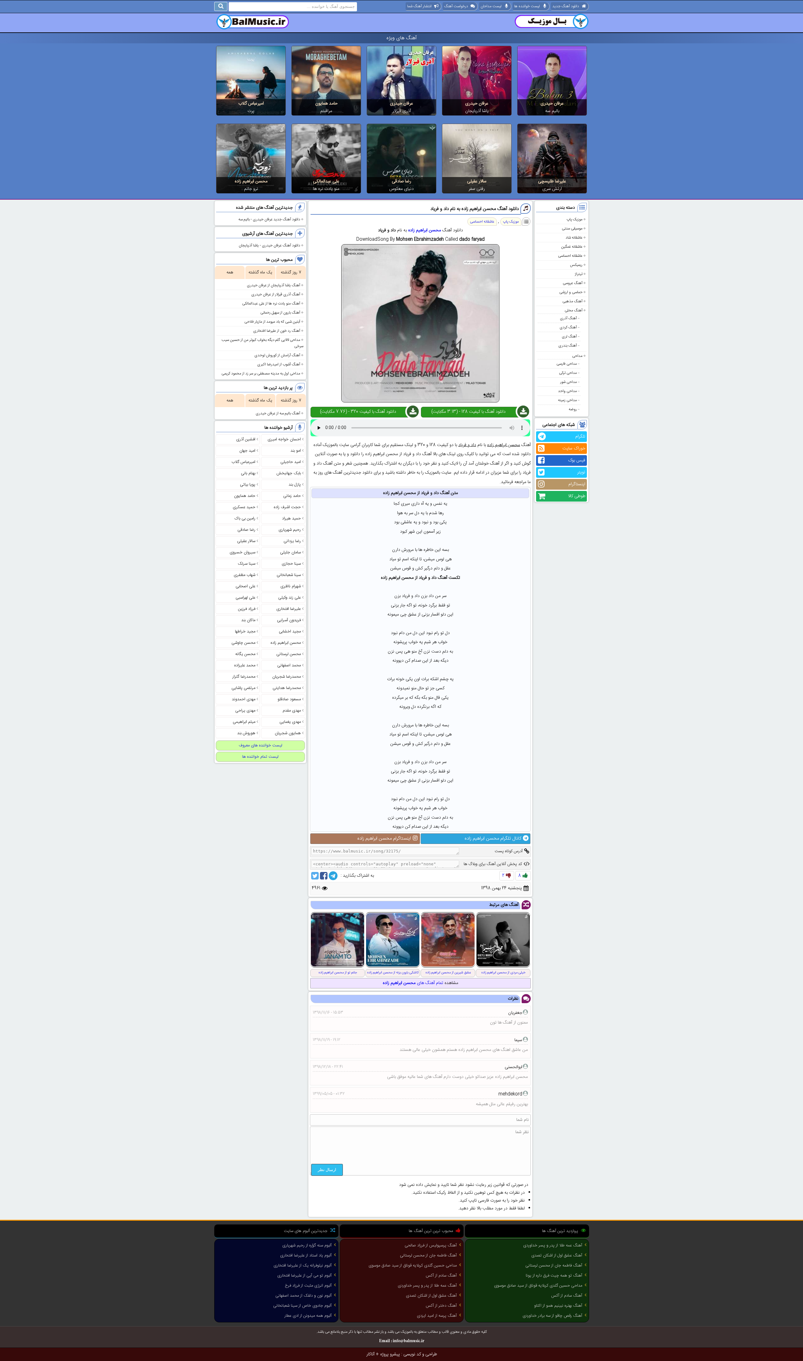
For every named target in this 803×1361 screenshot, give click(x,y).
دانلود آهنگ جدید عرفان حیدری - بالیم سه (269, 219)
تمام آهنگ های (413, 983)
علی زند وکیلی (289, 597)
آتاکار (370, 1354)
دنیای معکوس (401, 189)
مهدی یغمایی (290, 721)
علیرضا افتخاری (288, 608)
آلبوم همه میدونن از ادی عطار (308, 1315)
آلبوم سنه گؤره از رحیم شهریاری (307, 1245)
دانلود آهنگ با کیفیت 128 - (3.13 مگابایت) (468, 412)
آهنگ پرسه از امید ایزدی (437, 1315)
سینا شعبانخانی (289, 575)
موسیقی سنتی (572, 228)
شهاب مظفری (244, 575)
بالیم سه (552, 111)
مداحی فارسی (566, 364)
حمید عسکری (244, 507)
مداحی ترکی (568, 373)
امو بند (295, 450)
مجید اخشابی (290, 631)
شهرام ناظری (290, 586)
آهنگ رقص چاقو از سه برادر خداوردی (552, 1315)
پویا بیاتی (247, 484)
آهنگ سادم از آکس (566, 1295)
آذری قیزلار (401, 111)
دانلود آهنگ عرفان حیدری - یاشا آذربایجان (269, 245)
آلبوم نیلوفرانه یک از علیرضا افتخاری (303, 1265)
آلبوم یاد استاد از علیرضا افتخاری (306, 1255)
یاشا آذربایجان (477, 111)
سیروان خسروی (242, 552)
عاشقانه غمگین (571, 247)
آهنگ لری (569, 336)
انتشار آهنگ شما (419, 6)
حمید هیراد (291, 518)
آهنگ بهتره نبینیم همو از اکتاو (558, 1305)
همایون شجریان (288, 733)
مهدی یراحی (245, 710)
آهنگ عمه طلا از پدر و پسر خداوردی (552, 1245)
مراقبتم (326, 111)
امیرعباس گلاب (251, 103)
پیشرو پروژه (390, 1354)
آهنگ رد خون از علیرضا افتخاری (276, 331)
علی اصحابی (245, 586)
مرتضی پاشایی (243, 688)
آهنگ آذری (568, 318)
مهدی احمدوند (243, 699)
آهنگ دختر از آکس (441, 1305)
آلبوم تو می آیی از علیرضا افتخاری (304, 1275)
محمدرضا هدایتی (287, 688)
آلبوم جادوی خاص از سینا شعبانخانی (302, 1305)
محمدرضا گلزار (243, 676)
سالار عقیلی (477, 181)
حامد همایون (326, 103)
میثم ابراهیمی (244, 721)
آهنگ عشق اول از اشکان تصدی (556, 1255)
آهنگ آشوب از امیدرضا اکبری (278, 364)
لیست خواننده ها (527, 6)
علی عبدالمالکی (326, 181)
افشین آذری (245, 439)
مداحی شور (568, 382)
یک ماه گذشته (260, 272)
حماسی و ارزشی (570, 292)
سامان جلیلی (290, 552)
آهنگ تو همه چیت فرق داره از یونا (554, 1275)
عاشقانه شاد (574, 237)
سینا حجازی (291, 563)
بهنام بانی (248, 473)
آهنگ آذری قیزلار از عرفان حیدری (275, 294)
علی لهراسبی (245, 597)
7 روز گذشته (291, 272)
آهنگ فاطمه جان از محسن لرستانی (553, 1265)
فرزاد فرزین (246, 608)
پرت (250, 111)
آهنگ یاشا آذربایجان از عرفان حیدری (273, 285)
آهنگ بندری (567, 345)
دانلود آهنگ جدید (565, 6)
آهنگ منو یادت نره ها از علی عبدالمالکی (271, 303)
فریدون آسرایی (289, 620)
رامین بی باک (245, 518)
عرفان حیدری (552, 103)
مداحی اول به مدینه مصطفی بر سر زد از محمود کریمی (260, 373)
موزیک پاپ (574, 219)
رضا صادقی (401, 181)
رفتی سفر (477, 189)
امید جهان (247, 450)
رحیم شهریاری (290, 529)
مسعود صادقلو (289, 699)
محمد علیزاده (244, 665)
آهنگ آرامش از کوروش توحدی (277, 355)
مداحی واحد (567, 391)
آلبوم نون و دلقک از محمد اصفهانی (303, 1295)
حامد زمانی (292, 495)
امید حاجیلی (290, 462)
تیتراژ (578, 274)
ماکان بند (248, 620)
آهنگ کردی (568, 327)
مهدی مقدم (292, 710)
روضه (573, 409)
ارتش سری (552, 189)
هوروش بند (246, 733)
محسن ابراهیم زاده (251, 181)
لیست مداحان (491, 6)
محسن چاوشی (243, 642)
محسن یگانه (245, 654)
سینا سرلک (246, 563)
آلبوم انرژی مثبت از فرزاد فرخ (308, 1285)
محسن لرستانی (288, 654)
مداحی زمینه (567, 400)
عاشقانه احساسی (570, 256)
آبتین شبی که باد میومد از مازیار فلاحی (272, 322)
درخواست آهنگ (456, 6)
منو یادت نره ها (326, 189)
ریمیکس (576, 265)
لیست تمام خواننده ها (260, 756)
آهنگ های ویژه (401, 38)
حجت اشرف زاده (287, 507)
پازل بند (295, 484)
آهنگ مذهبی (572, 301)
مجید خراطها (245, 631)
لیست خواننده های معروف (260, 745)
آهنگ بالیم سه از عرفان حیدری (278, 413)
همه (229, 272)
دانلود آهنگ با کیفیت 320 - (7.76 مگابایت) (358, 412)
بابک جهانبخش (288, 473)
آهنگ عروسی (572, 283)
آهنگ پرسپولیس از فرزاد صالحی (431, 1245)
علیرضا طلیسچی (552, 181)
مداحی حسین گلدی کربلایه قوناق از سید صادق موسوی (538, 1285)
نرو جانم (251, 189)
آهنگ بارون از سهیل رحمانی (280, 312)
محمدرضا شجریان (286, 676)
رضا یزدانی (292, 541)
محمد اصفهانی (289, 665)
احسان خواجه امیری (284, 439)
